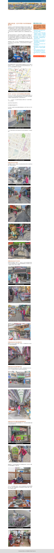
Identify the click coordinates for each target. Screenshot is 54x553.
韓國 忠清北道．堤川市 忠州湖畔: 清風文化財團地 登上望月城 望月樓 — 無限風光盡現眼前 (39, 41)
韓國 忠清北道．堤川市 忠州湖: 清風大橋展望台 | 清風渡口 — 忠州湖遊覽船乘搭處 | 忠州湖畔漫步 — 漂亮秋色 (40, 33)
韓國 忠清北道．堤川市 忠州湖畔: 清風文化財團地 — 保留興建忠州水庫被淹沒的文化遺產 (39, 37)
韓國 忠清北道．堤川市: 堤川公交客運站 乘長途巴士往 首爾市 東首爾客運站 (39, 47)
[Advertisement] (27, 16)
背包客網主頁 (43, 1)
